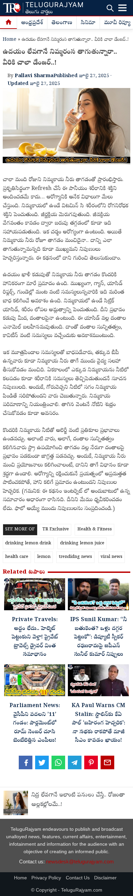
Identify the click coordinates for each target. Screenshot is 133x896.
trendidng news (75, 557)
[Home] (8, 22)
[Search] (110, 8)
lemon (43, 557)
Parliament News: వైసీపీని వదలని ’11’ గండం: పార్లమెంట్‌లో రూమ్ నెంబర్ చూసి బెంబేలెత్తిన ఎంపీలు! (35, 723)
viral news (111, 557)
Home (9, 40)
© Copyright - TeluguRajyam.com (66, 890)
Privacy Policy (46, 877)
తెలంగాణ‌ (61, 23)
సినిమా (88, 23)
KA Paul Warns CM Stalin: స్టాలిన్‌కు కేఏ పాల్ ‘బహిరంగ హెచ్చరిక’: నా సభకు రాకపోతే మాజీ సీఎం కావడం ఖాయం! (98, 723)
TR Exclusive (55, 529)
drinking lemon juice (82, 543)
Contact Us (78, 877)
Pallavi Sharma (34, 76)
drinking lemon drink (28, 543)
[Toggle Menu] (122, 8)
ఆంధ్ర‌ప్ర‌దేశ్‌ (32, 23)
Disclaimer (105, 877)
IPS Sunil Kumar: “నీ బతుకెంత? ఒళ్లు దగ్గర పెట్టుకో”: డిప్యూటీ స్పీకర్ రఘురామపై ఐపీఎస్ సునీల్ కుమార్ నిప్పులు (98, 637)
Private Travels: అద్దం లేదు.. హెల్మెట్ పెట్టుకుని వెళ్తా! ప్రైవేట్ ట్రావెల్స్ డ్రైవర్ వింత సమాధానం (35, 637)
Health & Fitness (94, 529)
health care (16, 557)
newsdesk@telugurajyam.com (80, 861)
